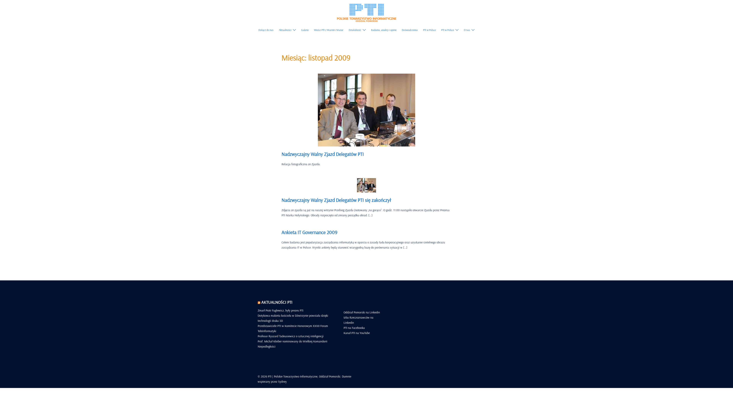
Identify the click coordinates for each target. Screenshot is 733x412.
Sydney (282, 381)
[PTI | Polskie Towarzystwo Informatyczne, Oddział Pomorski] (366, 12)
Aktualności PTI (276, 302)
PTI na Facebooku (354, 328)
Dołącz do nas (266, 30)
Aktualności (285, 30)
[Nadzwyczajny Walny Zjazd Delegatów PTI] (366, 109)
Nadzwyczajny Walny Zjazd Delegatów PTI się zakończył (336, 200)
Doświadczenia (410, 30)
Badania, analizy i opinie (383, 30)
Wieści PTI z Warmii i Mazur (328, 30)
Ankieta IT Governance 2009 (309, 232)
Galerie (305, 30)
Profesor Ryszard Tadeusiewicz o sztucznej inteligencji (291, 336)
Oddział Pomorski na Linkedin (362, 312)
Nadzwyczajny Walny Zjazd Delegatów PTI (323, 154)
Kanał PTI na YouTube (357, 333)
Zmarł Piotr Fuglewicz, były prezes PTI (280, 310)
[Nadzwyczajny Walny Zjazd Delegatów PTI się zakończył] (366, 185)
